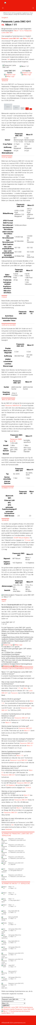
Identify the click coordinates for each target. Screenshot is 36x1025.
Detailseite (8, 829)
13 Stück (28, 787)
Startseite (4, 1018)
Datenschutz (11, 1019)
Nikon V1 (8, 722)
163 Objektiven (10, 785)
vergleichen (5, 1005)
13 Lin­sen (27, 540)
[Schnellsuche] (33, 8)
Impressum (5, 1021)
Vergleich (5, 18)
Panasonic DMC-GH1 (21, 718)
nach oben (21, 1021)
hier (12, 825)
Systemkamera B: (8, 1001)
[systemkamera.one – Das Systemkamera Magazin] (18, 3)
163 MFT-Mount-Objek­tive (21, 538)
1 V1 (18, 688)
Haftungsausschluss (22, 1019)
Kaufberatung (18, 1018)
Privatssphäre (13, 1021)
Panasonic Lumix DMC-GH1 (19, 760)
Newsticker (10, 1018)
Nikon (25, 688)
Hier (8, 59)
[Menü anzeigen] (3, 8)
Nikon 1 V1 (19, 755)
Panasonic (14, 693)
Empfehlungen (27, 1018)
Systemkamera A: (8, 997)
